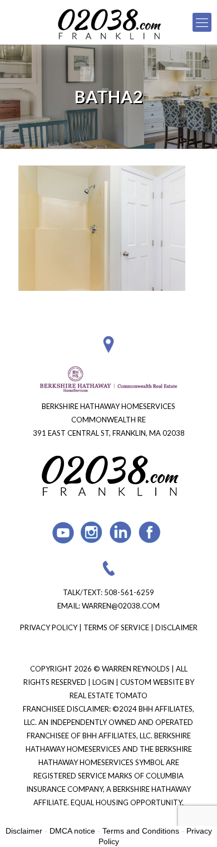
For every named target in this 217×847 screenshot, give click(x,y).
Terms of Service (116, 627)
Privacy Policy (48, 627)
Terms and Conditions (140, 830)
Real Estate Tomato (108, 695)
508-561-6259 (129, 592)
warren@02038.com (121, 605)
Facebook (150, 532)
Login (104, 682)
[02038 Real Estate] (108, 22)
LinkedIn (121, 532)
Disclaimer (176, 627)
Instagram (92, 532)
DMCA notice (72, 830)
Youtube (63, 532)
